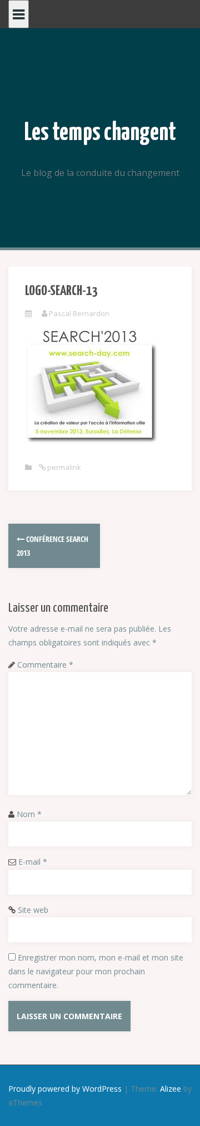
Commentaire (45, 664)
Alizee (170, 1088)
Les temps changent (100, 133)
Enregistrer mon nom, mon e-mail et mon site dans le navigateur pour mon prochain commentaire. (95, 971)
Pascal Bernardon (79, 313)
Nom (29, 814)
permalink (63, 467)
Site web (33, 910)
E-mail (32, 861)
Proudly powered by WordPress (65, 1088)
